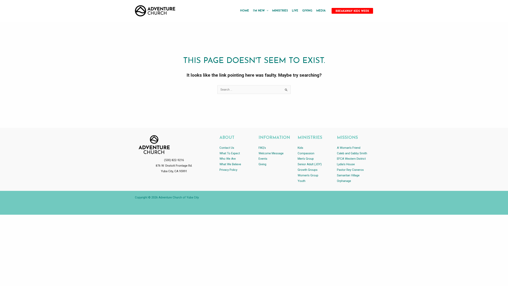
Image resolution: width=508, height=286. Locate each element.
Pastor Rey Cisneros (350, 170)
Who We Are (227, 158)
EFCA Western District (351, 158)
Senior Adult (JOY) (310, 164)
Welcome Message (271, 153)
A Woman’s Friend (348, 148)
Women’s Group (308, 175)
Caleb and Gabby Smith (352, 153)
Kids (300, 148)
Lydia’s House (346, 164)
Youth (301, 181)
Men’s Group (306, 158)
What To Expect (229, 153)
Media (321, 10)
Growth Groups (308, 170)
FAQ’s (262, 148)
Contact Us (226, 148)
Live (295, 10)
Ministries (280, 10)
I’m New (259, 10)
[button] (266, 11)
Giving (307, 10)
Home (244, 10)
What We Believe (230, 164)
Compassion (306, 153)
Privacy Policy (228, 170)
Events (263, 158)
